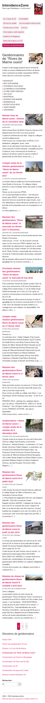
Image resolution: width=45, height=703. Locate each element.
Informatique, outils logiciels (13, 32)
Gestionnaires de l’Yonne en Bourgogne (17, 657)
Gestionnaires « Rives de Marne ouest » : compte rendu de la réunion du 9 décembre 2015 (13, 426)
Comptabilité (23, 19)
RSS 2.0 (34, 699)
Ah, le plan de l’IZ (9, 19)
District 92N (6, 640)
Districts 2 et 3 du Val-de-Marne (14, 648)
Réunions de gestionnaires (13, 45)
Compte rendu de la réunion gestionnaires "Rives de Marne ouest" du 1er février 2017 (13, 169)
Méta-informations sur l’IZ (12, 41)
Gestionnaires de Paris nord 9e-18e (15, 662)
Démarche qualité (9, 23)
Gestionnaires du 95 (9, 666)
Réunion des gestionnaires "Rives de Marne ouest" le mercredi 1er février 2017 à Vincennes (12, 223)
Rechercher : (7, 680)
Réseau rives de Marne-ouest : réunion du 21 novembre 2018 (13, 118)
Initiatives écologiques (11, 36)
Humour (24, 28)
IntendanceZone (15, 5)
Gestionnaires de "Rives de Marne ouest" (19, 653)
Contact (27, 699)
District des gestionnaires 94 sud (14, 644)
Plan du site (6, 699)
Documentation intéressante (29, 23)
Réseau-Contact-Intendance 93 (14, 675)
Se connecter (17, 699)
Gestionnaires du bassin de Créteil (15, 670)
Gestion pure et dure (11, 28)
